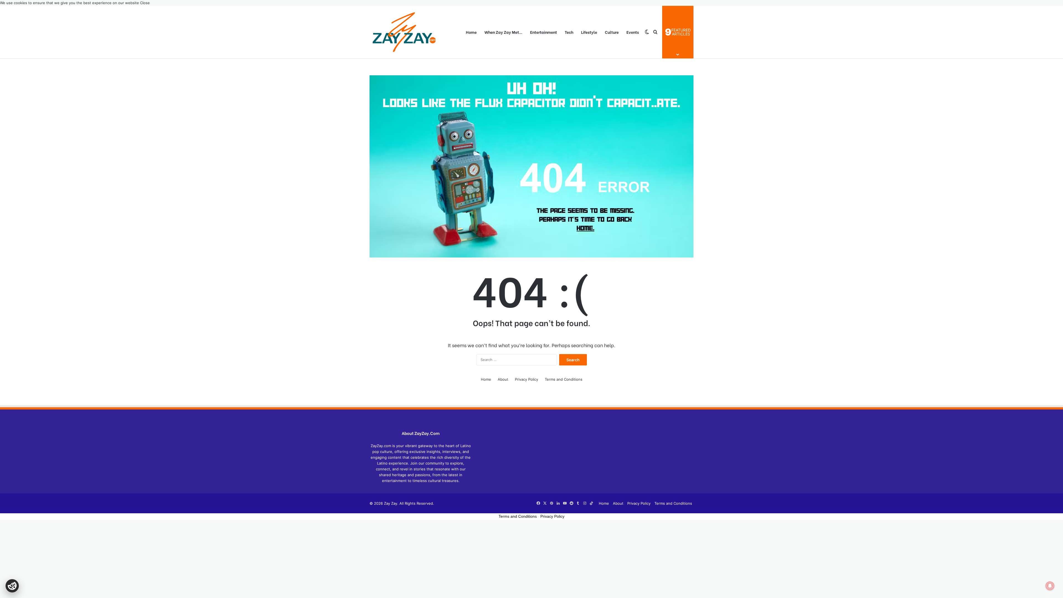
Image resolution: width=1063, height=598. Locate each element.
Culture (612, 32)
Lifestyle (589, 32)
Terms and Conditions (563, 379)
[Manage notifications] (1050, 585)
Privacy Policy (526, 379)
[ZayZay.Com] (404, 32)
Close (145, 3)
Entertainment (543, 32)
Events (632, 32)
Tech (569, 32)
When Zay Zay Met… (503, 32)
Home (471, 32)
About (503, 379)
